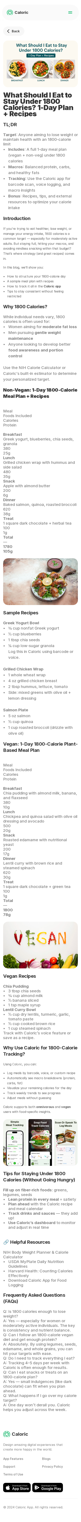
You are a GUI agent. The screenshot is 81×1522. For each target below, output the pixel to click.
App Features (13, 1459)
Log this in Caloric (24, 651)
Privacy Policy (52, 1466)
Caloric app (53, 178)
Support (9, 1466)
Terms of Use (13, 1474)
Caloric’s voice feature (45, 1033)
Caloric (17, 1064)
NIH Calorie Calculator (40, 367)
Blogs (46, 1459)
